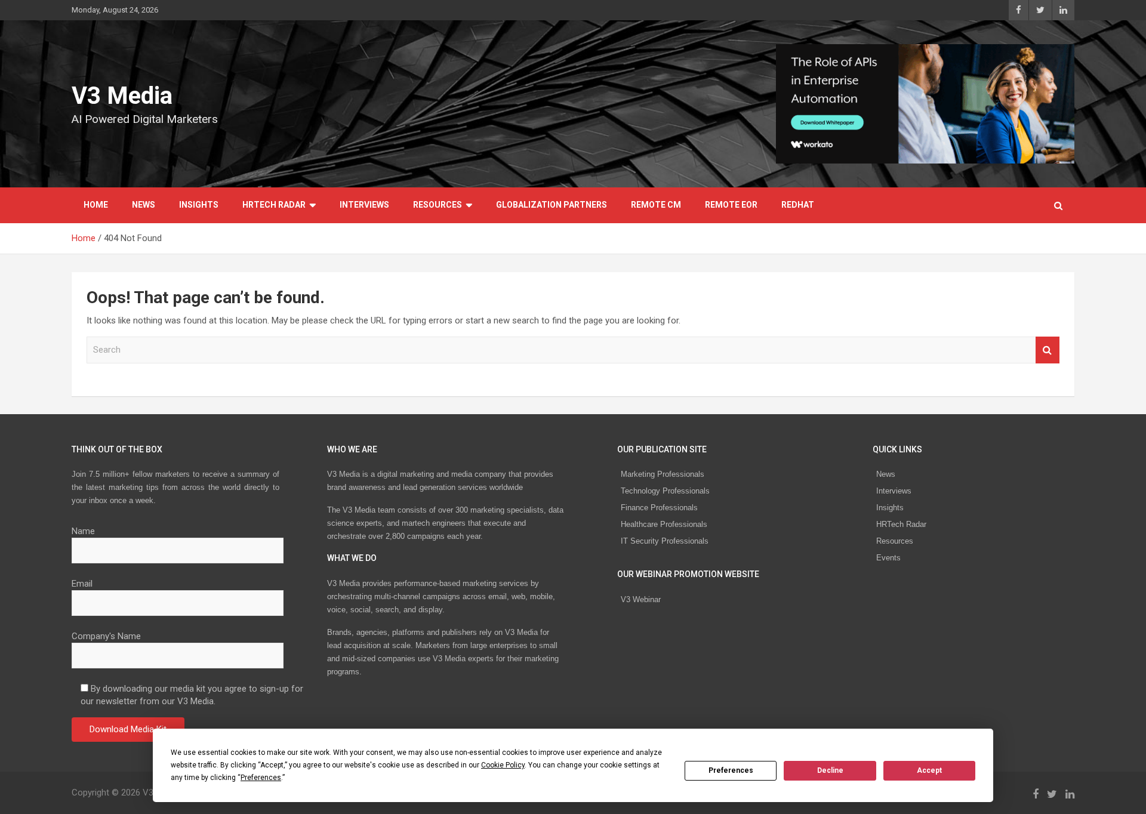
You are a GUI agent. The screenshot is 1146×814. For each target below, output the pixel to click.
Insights (198, 204)
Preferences (730, 770)
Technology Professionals (665, 490)
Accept (929, 770)
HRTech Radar (274, 204)
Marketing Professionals (662, 474)
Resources (437, 204)
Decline (830, 770)
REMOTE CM (656, 204)
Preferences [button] (261, 777)
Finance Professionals (659, 507)
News (143, 204)
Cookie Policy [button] (503, 765)
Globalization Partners (551, 204)
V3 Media (122, 96)
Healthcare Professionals (664, 524)
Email (82, 583)
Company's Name (106, 636)
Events (888, 557)
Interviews (364, 204)
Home (96, 204)
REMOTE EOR (731, 204)
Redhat (797, 204)
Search (1047, 350)
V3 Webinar (641, 599)
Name (83, 531)
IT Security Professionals (664, 540)
